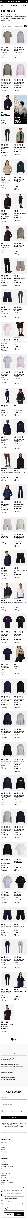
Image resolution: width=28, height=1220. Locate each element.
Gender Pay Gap (4, 1180)
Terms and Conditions (8, 1125)
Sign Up (14, 1117)
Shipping (3, 1147)
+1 (11, 80)
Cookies (3, 1184)
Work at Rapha (4, 1164)
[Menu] (2, 5)
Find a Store (4, 1142)
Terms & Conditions (5, 1173)
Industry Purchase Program (7, 1166)
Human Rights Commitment (7, 1182)
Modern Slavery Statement (7, 1177)
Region (7, 1196)
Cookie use (20, 1126)
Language (7, 1207)
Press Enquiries (4, 1168)
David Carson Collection (13, 1)
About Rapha (4, 1162)
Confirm (19, 1214)
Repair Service (4, 1151)
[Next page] (20, 1039)
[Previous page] (8, 1039)
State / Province (8, 1201)
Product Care (4, 1154)
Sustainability (4, 1175)
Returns (3, 1149)
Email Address (5, 1097)
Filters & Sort (8, 26)
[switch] (20, 26)
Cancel (9, 1214)
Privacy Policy (7, 1126)
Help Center (4, 1145)
